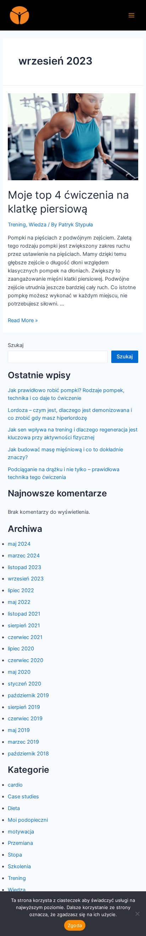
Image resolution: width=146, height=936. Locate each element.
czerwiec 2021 (25, 637)
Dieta (14, 808)
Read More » (23, 320)
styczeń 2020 (24, 684)
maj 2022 (19, 602)
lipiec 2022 (21, 590)
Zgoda (75, 925)
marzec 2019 (23, 742)
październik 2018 (28, 753)
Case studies (23, 796)
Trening (17, 224)
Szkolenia (19, 866)
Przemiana (20, 843)
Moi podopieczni (28, 820)
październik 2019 (28, 695)
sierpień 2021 (24, 625)
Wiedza (37, 224)
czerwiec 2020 (25, 660)
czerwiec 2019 (25, 718)
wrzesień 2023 (26, 579)
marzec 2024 (24, 555)
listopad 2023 (24, 567)
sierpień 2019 (24, 707)
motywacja (21, 831)
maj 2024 (19, 544)
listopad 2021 (24, 614)
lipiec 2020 (21, 648)
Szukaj (15, 345)
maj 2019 (19, 730)
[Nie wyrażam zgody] (137, 913)
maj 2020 (19, 672)
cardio (15, 785)
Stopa (15, 855)
